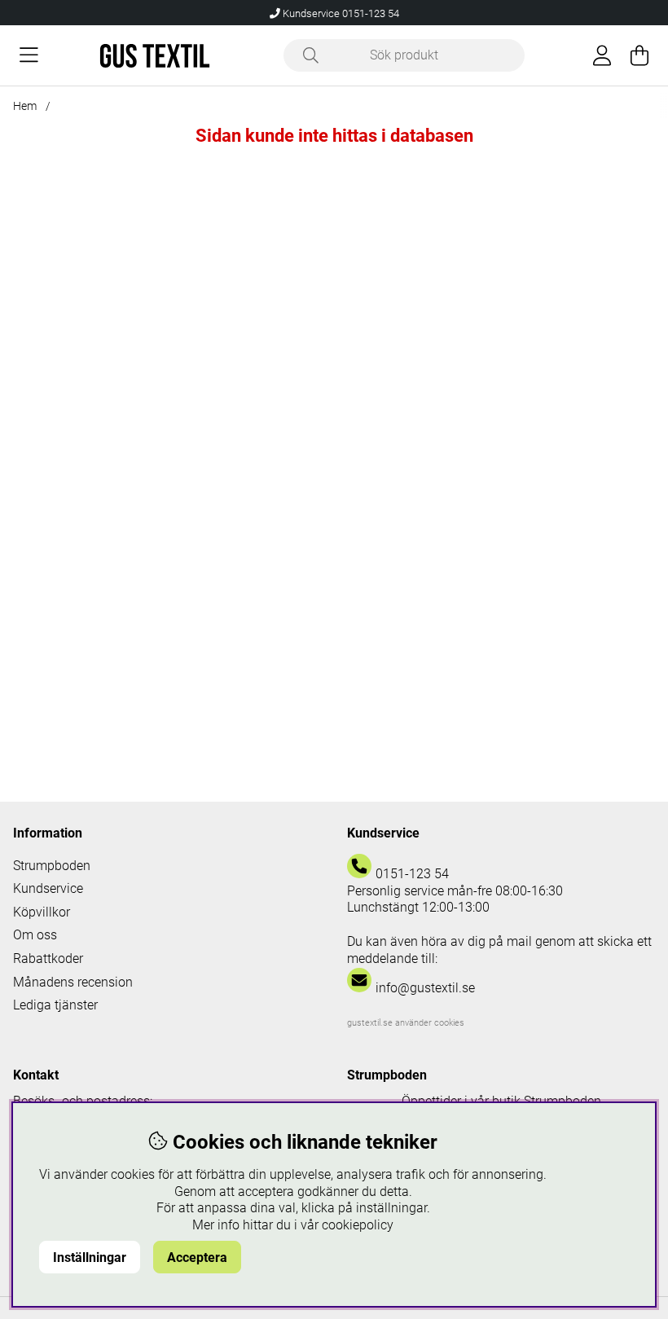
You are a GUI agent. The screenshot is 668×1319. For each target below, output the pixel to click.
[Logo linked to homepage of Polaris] (155, 56)
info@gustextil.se (425, 988)
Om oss (35, 935)
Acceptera (197, 1257)
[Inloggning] (602, 55)
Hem (25, 105)
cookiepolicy (357, 1225)
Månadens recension (73, 982)
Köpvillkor (41, 912)
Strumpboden (51, 865)
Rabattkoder (48, 958)
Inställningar (89, 1257)
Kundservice (48, 888)
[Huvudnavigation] (29, 55)
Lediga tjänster (55, 1005)
